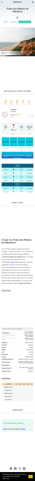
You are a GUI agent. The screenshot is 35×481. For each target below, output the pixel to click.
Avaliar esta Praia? (24, 22)
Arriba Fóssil (14, 262)
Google (22, 429)
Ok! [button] (31, 476)
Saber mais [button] (6, 478)
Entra (5, 429)
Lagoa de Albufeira (25, 283)
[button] (2, 2)
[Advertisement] (17, 69)
